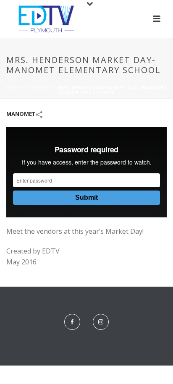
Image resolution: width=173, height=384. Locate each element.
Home (13, 88)
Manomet (39, 88)
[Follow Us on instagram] (101, 322)
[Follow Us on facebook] (72, 322)
